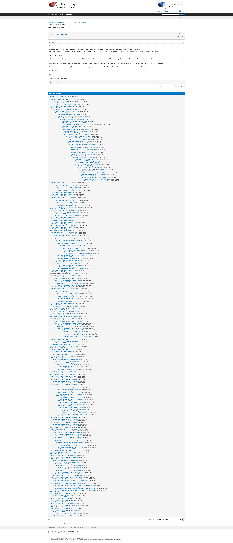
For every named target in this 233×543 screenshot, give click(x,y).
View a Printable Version (55, 519)
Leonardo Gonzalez (78, 435)
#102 (183, 42)
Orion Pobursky (102, 170)
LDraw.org (65, 527)
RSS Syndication (92, 527)
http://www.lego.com (116, 539)
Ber (71, 508)
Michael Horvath (76, 104)
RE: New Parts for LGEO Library (62, 104)
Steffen (94, 123)
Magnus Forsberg (78, 293)
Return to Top (72, 527)
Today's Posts (180, 17)
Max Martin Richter (104, 172)
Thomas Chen (75, 386)
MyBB (65, 536)
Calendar (175, 11)
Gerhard (71, 195)
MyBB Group (77, 536)
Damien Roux (69, 96)
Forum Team (52, 527)
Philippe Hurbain (75, 341)
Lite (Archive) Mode (81, 527)
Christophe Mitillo (83, 121)
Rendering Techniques (79, 22)
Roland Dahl (79, 190)
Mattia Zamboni (78, 205)
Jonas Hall (80, 285)
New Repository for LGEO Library (59, 427)
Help (182, 11)
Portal (160, 11)
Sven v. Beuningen (62, 34)
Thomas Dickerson (75, 510)
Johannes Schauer (77, 261)
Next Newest (60, 86)
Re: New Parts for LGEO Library (58, 98)
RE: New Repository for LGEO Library (61, 429)
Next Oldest (52, 86)
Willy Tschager (72, 98)
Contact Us (59, 527)
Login (63, 14)
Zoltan (71, 498)
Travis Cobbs (100, 167)
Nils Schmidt (77, 363)
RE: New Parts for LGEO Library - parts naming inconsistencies (67, 482)
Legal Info (71, 531)
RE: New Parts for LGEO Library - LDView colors (63, 475)
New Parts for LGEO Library (56, 96)
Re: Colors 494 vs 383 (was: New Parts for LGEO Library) (78, 124)
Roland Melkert (103, 175)
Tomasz (71, 515)
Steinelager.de (53, 78)
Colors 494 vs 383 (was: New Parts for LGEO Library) (76, 123)
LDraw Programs (68, 22)
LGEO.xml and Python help (57, 473)
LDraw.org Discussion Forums (55, 22)
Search (167, 11)
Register (68, 14)
